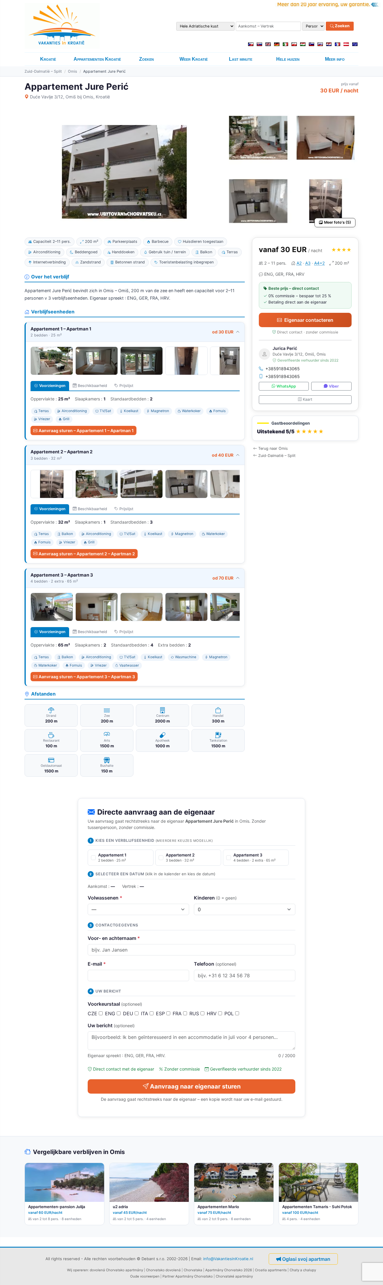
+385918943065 (282, 368)
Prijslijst (126, 385)
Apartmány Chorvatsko (194, 1276)
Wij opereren (77, 1270)
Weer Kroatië (194, 59)
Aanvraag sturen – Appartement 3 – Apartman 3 (87, 676)
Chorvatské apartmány (234, 1276)
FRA (178, 1013)
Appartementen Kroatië (97, 59)
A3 (308, 263)
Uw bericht (111, 1025)
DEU (129, 1013)
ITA (145, 1013)
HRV (212, 1013)
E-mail (97, 964)
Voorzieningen (52, 385)
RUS (194, 1013)
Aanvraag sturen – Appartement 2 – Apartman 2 (87, 553)
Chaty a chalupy (303, 1270)
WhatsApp (286, 386)
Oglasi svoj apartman (306, 1259)
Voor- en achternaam (114, 938)
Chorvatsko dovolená (163, 1270)
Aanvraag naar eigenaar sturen (195, 1086)
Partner (168, 1276)
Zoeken (341, 26)
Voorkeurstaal (115, 1004)
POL (229, 1013)
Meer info (335, 59)
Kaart (307, 399)
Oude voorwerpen (144, 1276)
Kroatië (48, 59)
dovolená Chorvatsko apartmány (116, 1270)
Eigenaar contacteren (308, 320)
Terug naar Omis (273, 448)
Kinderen (215, 898)
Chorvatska (193, 1270)
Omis (72, 71)
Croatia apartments (271, 1270)
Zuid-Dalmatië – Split (43, 71)
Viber (334, 386)
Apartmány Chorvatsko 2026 (228, 1270)
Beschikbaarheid (92, 385)
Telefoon (215, 964)
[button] (305, 428)
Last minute (240, 59)
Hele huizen (288, 59)
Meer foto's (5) (337, 222)
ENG (111, 1013)
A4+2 (319, 263)
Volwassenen (105, 898)
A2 (299, 263)
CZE (93, 1013)
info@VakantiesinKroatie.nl (228, 1258)
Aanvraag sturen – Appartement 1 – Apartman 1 (86, 430)
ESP (161, 1013)
